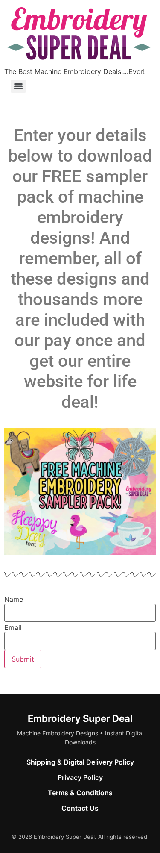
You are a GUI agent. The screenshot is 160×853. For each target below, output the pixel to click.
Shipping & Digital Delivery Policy (80, 762)
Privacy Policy (80, 777)
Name (13, 599)
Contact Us (80, 808)
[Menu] (18, 86)
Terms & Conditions (80, 792)
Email (13, 627)
